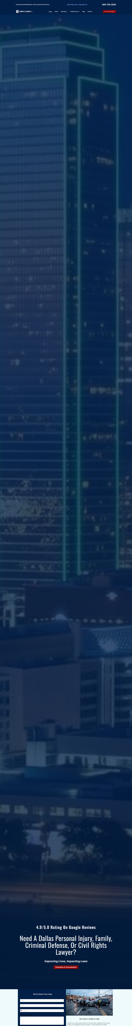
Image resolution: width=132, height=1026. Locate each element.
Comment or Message (26, 1014)
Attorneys (63, 11)
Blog (83, 11)
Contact (90, 11)
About (56, 11)
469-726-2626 (109, 4)
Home (50, 11)
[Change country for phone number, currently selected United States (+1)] (21, 1010)
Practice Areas (74, 11)
